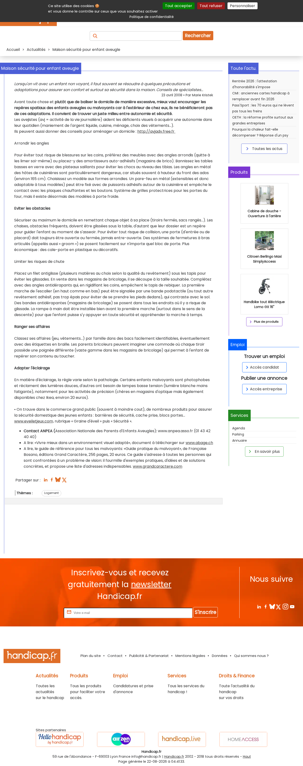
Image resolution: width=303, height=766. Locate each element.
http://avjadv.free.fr (156, 131)
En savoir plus (267, 451)
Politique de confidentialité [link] (151, 16)
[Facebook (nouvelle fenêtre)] (51, 481)
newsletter (151, 584)
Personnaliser (242, 6)
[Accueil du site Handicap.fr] (32, 657)
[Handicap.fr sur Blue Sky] (272, 606)
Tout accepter (178, 6)
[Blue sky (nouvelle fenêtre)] (58, 481)
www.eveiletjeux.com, (34, 421)
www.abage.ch (199, 442)
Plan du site (90, 655)
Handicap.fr (174, 756)
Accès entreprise (266, 389)
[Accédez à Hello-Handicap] (60, 739)
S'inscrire (205, 612)
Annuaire (239, 440)
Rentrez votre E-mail (44, 612)
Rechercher (198, 35)
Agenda (238, 428)
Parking (238, 434)
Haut (247, 756)
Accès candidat (264, 367)
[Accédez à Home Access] (243, 739)
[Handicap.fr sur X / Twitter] (278, 606)
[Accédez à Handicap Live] (182, 739)
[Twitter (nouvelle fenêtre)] (64, 481)
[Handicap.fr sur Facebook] (265, 606)
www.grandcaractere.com (157, 466)
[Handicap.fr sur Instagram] (285, 606)
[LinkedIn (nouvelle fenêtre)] (45, 481)
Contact (115, 655)
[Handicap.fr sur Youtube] (292, 606)
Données (219, 655)
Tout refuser (211, 6)
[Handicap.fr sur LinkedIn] (259, 606)
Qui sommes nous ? (251, 655)
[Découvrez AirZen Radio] (121, 739)
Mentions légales (190, 655)
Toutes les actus (266, 148)
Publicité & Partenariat (149, 655)
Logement (51, 493)
